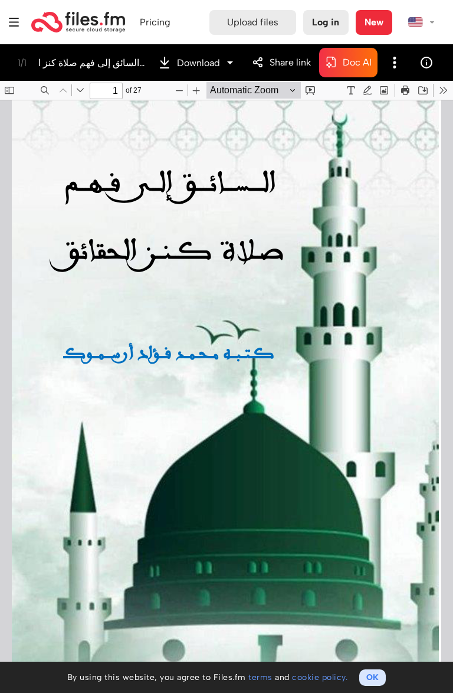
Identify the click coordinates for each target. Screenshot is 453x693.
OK (372, 677)
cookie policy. (319, 677)
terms (260, 677)
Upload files (252, 22)
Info (426, 62)
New (374, 22)
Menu (14, 22)
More (394, 62)
